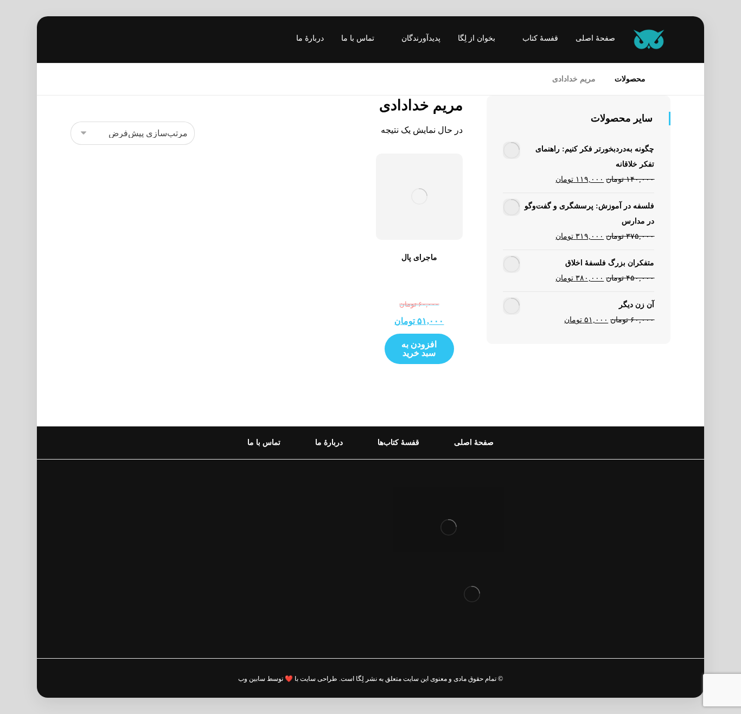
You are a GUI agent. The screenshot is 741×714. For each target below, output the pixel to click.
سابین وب (251, 679)
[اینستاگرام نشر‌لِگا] (89, 41)
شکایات (334, 564)
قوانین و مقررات (318, 495)
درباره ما (332, 512)
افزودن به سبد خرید (419, 349)
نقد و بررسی (325, 529)
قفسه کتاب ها (322, 547)
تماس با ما (329, 581)
